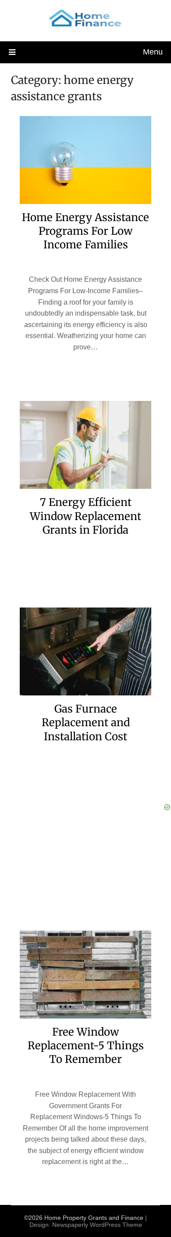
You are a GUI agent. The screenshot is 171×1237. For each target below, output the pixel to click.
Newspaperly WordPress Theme (97, 1224)
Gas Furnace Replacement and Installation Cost (86, 722)
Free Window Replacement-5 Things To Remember (86, 1045)
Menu (153, 51)
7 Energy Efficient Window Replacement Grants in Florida (85, 515)
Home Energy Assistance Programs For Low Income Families (85, 231)
